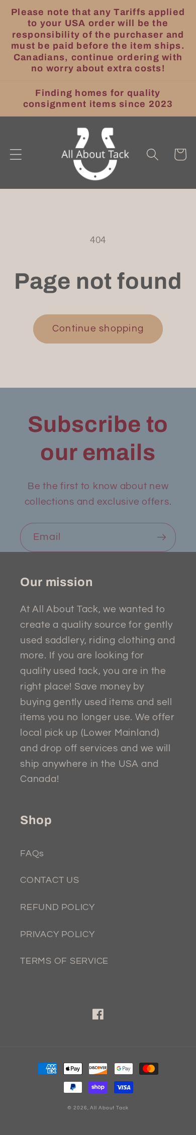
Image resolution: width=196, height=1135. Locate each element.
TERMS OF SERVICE (64, 961)
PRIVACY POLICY (57, 934)
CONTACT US (49, 880)
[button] (16, 154)
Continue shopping (98, 328)
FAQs (32, 853)
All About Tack (109, 1107)
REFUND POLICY (57, 907)
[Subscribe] (161, 537)
